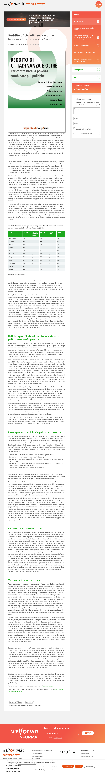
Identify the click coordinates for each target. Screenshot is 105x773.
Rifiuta (79, 766)
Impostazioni (89, 766)
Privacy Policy (87, 129)
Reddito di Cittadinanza (27, 705)
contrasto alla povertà (14, 705)
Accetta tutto (68, 766)
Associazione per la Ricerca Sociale (42, 750)
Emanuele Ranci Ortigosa (17, 44)
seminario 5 (38, 705)
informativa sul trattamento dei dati (27, 764)
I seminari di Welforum (15, 702)
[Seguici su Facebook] (62, 752)
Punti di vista (29, 702)
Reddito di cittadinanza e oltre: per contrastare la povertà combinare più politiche (42, 19)
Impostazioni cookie (87, 756)
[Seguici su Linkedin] (68, 752)
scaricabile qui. (48, 686)
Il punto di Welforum (16, 19)
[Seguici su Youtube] (74, 752)
